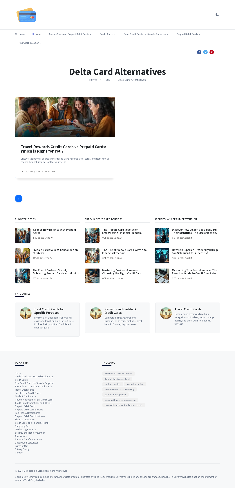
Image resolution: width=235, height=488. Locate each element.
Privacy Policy (22, 449)
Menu (38, 33)
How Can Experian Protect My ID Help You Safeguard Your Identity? (195, 251)
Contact (19, 452)
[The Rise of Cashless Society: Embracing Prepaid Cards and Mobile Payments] (22, 276)
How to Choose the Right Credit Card (34, 399)
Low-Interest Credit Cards (27, 392)
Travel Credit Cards (188, 309)
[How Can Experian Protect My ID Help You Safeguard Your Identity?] (162, 255)
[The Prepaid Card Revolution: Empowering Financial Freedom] (92, 235)
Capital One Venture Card (117, 378)
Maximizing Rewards (25, 429)
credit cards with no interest (118, 373)
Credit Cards (106, 33)
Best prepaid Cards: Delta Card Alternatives (45, 470)
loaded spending (135, 383)
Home (22, 33)
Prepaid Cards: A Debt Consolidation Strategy (55, 251)
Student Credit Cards (25, 396)
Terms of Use (21, 445)
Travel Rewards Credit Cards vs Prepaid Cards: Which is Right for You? (63, 149)
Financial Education (29, 42)
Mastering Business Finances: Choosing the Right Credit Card (122, 271)
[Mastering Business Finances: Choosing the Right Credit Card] (92, 276)
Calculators (20, 435)
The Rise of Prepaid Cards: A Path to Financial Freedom (124, 251)
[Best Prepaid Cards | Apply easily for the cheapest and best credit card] (26, 14)
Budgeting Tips (22, 426)
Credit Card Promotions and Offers (32, 402)
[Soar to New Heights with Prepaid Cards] (22, 235)
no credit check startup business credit (123, 404)
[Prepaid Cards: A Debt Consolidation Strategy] (22, 255)
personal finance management (120, 399)
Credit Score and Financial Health (31, 422)
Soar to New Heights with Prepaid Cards (54, 231)
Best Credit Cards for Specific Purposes (145, 33)
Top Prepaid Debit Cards (27, 412)
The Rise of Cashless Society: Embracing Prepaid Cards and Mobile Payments (55, 273)
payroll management (115, 394)
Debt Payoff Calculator (26, 442)
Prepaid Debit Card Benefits (29, 409)
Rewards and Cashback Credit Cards (120, 311)
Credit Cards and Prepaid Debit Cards (69, 33)
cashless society (113, 383)
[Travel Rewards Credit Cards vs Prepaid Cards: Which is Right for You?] (65, 117)
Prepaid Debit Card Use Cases (30, 416)
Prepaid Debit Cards (187, 33)
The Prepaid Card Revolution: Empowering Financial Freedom (122, 231)
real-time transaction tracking (119, 389)
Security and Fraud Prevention (30, 432)
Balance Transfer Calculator (29, 439)
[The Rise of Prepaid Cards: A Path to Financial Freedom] (92, 255)
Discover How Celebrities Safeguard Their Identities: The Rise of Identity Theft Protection (194, 233)
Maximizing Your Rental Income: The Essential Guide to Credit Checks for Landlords (194, 273)
